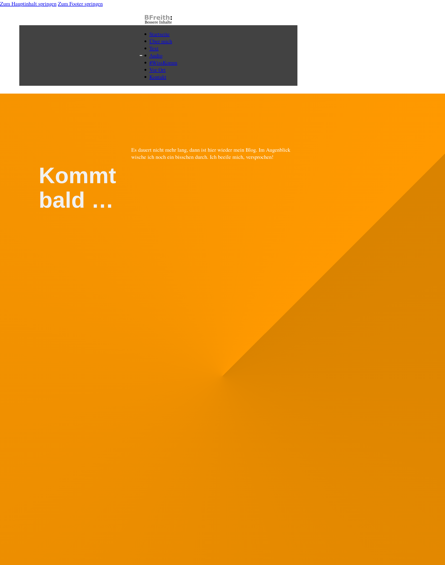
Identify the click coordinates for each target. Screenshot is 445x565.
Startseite (159, 34)
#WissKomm (163, 62)
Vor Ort (157, 69)
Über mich (160, 41)
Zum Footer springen (80, 3)
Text (154, 48)
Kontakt (157, 76)
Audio (155, 55)
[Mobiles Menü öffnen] (141, 55)
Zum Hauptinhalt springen (28, 3)
